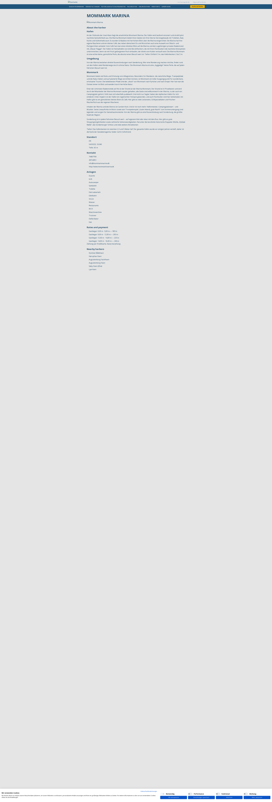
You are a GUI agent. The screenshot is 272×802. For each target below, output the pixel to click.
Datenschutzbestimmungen (149, 791)
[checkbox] (162, 794)
